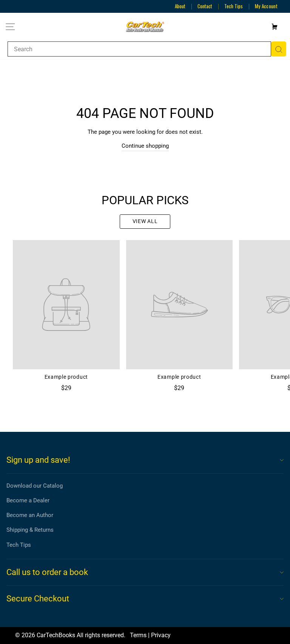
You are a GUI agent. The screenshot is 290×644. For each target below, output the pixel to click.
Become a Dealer (27, 500)
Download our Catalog (34, 485)
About (180, 6)
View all (145, 221)
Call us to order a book (47, 572)
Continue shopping (145, 145)
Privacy (161, 635)
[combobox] (139, 49)
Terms (138, 635)
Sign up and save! (38, 460)
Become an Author (29, 515)
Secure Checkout (37, 598)
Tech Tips (233, 6)
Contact (204, 6)
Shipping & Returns (30, 529)
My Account (266, 6)
